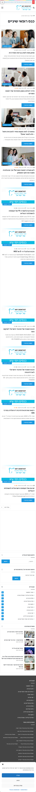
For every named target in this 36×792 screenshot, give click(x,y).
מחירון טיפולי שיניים (28, 601)
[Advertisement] (18, 284)
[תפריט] (2, 8)
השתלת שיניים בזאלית (10, 734)
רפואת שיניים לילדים (28, 616)
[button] (3, 764)
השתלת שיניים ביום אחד (12, 744)
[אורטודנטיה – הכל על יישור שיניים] (29, 642)
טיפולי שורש (30, 607)
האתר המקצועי (29, 592)
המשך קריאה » (28, 64)
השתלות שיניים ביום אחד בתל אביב (25, 731)
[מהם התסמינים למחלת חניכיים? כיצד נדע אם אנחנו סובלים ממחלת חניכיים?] (29, 659)
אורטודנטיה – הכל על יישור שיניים (13, 640)
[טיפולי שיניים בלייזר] (29, 650)
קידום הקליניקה (30, 709)
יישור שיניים (30, 613)
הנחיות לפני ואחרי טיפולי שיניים (25, 619)
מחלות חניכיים (29, 598)
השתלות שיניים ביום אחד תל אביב (26, 734)
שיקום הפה (30, 604)
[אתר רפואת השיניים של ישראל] (24, 7)
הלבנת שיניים (30, 610)
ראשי (32, 15)
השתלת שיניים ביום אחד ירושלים (26, 759)
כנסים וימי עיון (30, 700)
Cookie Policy (23, 789)
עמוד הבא (6, 507)
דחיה (18, 780)
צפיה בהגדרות (18, 785)
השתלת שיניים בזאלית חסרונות (10, 737)
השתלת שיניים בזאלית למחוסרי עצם (25, 740)
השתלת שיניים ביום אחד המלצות (26, 753)
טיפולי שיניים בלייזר (17, 648)
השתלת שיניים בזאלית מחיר (27, 744)
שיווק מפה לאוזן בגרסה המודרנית (22, 53)
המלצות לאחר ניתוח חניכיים (15, 632)
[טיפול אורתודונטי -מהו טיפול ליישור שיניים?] (29, 667)
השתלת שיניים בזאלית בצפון (27, 737)
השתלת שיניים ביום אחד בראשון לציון (25, 750)
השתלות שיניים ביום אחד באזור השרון (25, 728)
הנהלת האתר (30, 50)
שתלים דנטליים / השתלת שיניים (25, 595)
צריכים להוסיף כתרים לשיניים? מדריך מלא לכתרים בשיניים (17, 2)
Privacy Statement (15, 789)
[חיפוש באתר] (34, 8)
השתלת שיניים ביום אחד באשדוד (26, 747)
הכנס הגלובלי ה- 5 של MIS (24, 251)
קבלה (18, 775)
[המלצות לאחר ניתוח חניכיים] (29, 634)
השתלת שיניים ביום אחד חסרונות (26, 756)
